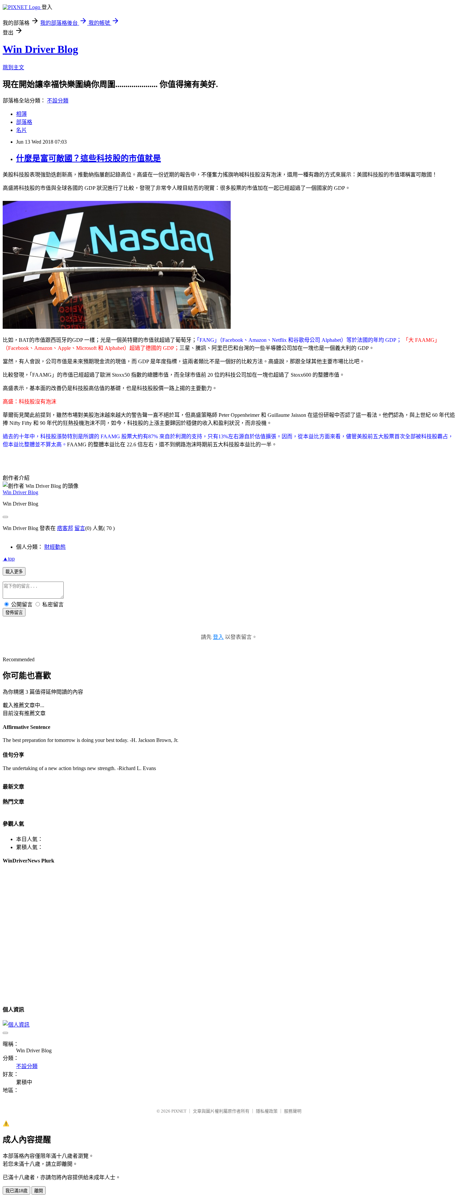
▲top (9, 558)
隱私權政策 (267, 1111)
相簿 (21, 114)
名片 (21, 130)
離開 (38, 1190)
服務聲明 (292, 1111)
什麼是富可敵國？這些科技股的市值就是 (88, 158)
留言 (79, 528)
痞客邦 (65, 528)
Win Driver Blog (40, 49)
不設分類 (57, 100)
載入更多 (14, 571)
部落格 (24, 122)
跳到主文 (13, 67)
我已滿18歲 (16, 1190)
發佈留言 (14, 612)
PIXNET (178, 1111)
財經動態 (55, 547)
